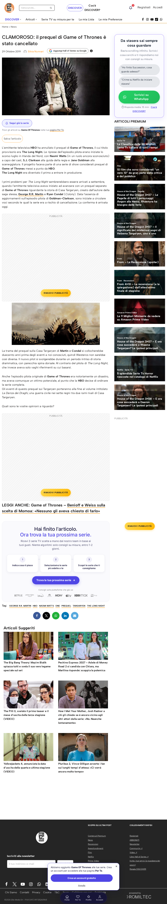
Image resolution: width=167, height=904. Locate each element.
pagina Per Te (57, 130)
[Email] (74, 615)
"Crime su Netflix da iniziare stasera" (136, 81)
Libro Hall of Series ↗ (139, 857)
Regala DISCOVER (138, 869)
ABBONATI (134, 840)
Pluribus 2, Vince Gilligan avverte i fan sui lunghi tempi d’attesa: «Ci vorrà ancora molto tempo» (81, 767)
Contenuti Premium (97, 836)
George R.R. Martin (30, 194)
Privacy (36, 892)
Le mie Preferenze (110, 19)
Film (90, 852)
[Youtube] (23, 884)
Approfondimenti (95, 848)
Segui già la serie (19, 123)
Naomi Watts (46, 606)
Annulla (81, 885)
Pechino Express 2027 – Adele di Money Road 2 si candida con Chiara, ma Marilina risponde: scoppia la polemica (83, 666)
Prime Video (93, 861)
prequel (66, 606)
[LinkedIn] (65, 615)
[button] (20, 19)
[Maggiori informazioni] (91, 51)
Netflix (91, 857)
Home (5, 26)
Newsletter (134, 844)
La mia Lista (86, 19)
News (14, 26)
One (57, 606)
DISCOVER (75, 7)
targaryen (79, 606)
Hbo (35, 606)
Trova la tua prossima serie (55, 580)
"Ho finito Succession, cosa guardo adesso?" (136, 69)
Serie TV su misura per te (57, 19)
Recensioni (93, 844)
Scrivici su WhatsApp (141, 97)
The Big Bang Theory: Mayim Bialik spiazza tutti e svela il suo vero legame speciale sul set (27, 666)
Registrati (144, 7)
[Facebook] (142, 19)
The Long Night (96, 606)
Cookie (47, 892)
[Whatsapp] (161, 19)
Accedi (158, 7)
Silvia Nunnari (36, 51)
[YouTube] (152, 19)
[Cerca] (51, 8)
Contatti (24, 892)
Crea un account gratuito (82, 878)
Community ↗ (136, 848)
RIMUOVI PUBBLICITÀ (56, 293)
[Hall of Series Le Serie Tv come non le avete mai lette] (9, 8)
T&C (57, 892)
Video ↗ (133, 852)
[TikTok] (156, 19)
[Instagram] (147, 19)
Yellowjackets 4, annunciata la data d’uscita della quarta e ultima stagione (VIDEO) (27, 767)
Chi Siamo (11, 892)
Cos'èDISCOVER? (92, 8)
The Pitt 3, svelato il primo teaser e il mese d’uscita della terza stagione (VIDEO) (26, 715)
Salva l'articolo (12, 138)
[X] (46, 615)
